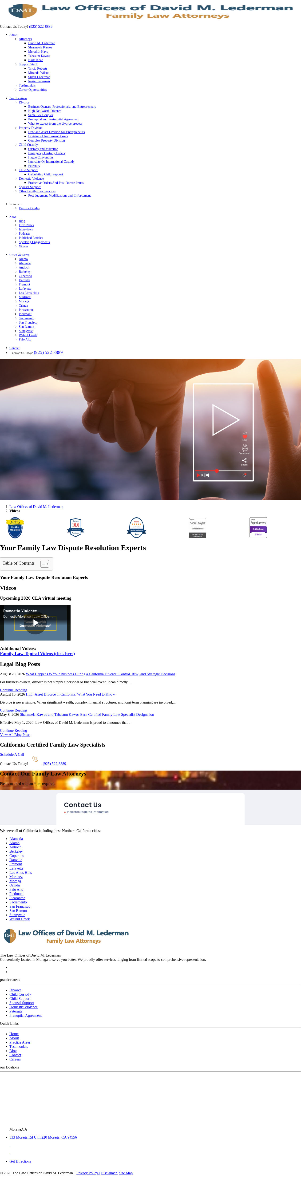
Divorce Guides (29, 208)
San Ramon (26, 326)
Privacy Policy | (88, 1173)
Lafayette (25, 288)
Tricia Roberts (37, 68)
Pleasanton (26, 310)
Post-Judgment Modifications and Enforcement (59, 195)
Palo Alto (25, 339)
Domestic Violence (31, 178)
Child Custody (28, 144)
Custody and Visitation (43, 149)
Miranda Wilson (38, 73)
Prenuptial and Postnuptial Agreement (53, 119)
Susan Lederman (39, 77)
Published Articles (31, 238)
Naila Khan (35, 60)
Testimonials (27, 85)
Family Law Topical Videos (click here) (37, 653)
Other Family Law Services (37, 191)
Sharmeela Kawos (40, 47)
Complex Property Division (46, 140)
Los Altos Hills (29, 293)
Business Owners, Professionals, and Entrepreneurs (62, 106)
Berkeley (25, 271)
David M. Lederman (41, 43)
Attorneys (25, 39)
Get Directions (20, 1161)
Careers (15, 1059)
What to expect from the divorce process (55, 123)
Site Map (126, 1173)
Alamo (23, 259)
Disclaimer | (109, 1173)
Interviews (26, 229)
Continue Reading (13, 690)
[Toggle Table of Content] (42, 564)
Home (14, 1034)
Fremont (24, 284)
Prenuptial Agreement (25, 1015)
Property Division (31, 128)
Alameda (25, 263)
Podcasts (24, 233)
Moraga (24, 301)
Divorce (24, 102)
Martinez (25, 297)
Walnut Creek (28, 335)
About (13, 34)
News (12, 216)
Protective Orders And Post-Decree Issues (55, 183)
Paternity (34, 166)
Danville (24, 280)
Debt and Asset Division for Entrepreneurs (56, 132)
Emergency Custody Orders (46, 153)
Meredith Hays (38, 51)
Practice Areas (18, 98)
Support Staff (28, 64)
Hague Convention (40, 157)
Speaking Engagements (34, 242)
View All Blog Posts (15, 735)
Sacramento (26, 318)
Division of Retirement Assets (48, 136)
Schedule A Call (12, 754)
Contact (14, 348)
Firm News (26, 225)
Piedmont (25, 314)
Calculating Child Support (45, 174)
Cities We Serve (19, 255)
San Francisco (28, 322)
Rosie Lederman (39, 81)
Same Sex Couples (40, 115)
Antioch (24, 267)
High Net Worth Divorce (44, 111)
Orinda (23, 305)
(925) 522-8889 (40, 26)
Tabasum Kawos (39, 56)
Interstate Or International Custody (51, 161)
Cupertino (25, 276)
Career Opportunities (33, 89)
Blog (22, 221)
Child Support (28, 170)
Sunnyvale (26, 331)
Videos (23, 246)
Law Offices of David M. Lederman (36, 507)
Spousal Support (30, 187)
